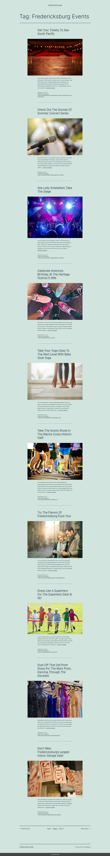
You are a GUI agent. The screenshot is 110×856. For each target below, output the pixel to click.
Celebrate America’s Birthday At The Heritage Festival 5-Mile (54, 274)
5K (41, 652)
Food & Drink (43, 577)
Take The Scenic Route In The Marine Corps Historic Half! (55, 434)
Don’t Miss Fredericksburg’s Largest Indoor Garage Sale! (53, 752)
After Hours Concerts (45, 257)
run (51, 337)
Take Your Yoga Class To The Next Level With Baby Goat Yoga (54, 354)
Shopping (59, 814)
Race (53, 652)
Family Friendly (46, 175)
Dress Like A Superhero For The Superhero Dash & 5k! (55, 594)
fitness (42, 417)
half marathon (53, 499)
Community (46, 94)
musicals (60, 95)
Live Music (61, 175)
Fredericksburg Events (45, 95)
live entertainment (54, 95)
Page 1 (49, 829)
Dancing (49, 735)
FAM (42, 175)
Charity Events (44, 735)
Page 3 (61, 829)
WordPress (87, 847)
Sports (53, 337)
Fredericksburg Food (60, 577)
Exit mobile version (55, 854)
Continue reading (50, 88)
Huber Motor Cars (55, 5)
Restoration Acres (57, 417)
